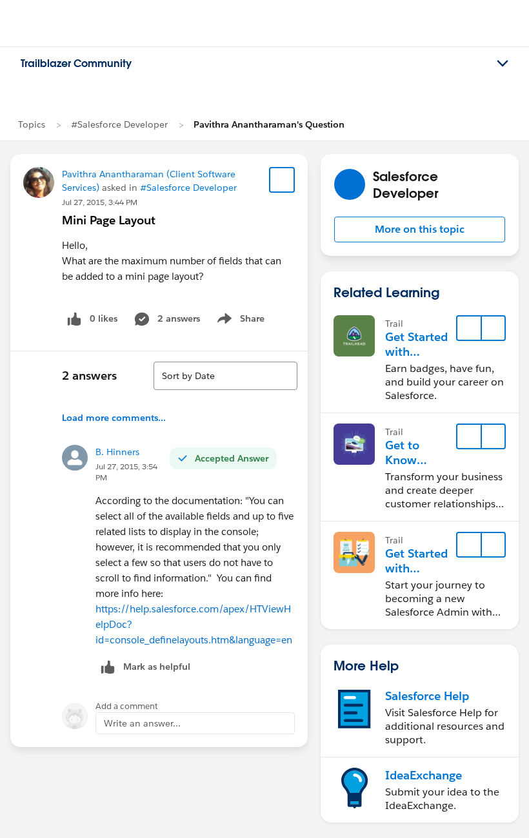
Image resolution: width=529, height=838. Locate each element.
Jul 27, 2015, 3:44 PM (99, 202)
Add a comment (126, 706)
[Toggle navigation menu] (502, 64)
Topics (31, 124)
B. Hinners (117, 452)
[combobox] (225, 376)
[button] (419, 229)
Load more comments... (114, 418)
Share (239, 321)
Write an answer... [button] (142, 723)
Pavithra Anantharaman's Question (269, 124)
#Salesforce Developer (119, 124)
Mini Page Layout (108, 220)
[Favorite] (282, 179)
